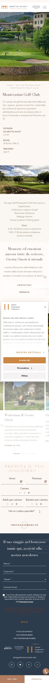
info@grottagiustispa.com (24, 657)
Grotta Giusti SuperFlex (20, 415)
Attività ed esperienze (28, 85)
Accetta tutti (24, 360)
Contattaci (24, 285)
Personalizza (23, 368)
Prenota (24, 292)
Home (10, 85)
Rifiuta (25, 376)
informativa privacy (26, 602)
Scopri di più (11, 441)
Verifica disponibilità (24, 525)
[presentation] (6, 177)
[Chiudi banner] (45, 307)
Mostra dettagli (28, 352)
